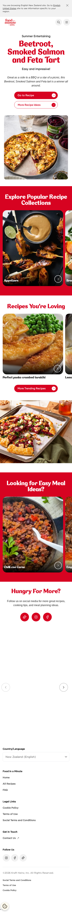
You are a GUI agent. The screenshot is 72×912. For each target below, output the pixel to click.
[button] (58, 22)
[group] (36, 683)
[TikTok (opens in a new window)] (24, 617)
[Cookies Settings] (5, 906)
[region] (36, 683)
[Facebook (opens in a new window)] (47, 617)
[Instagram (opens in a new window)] (36, 617)
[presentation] (63, 687)
